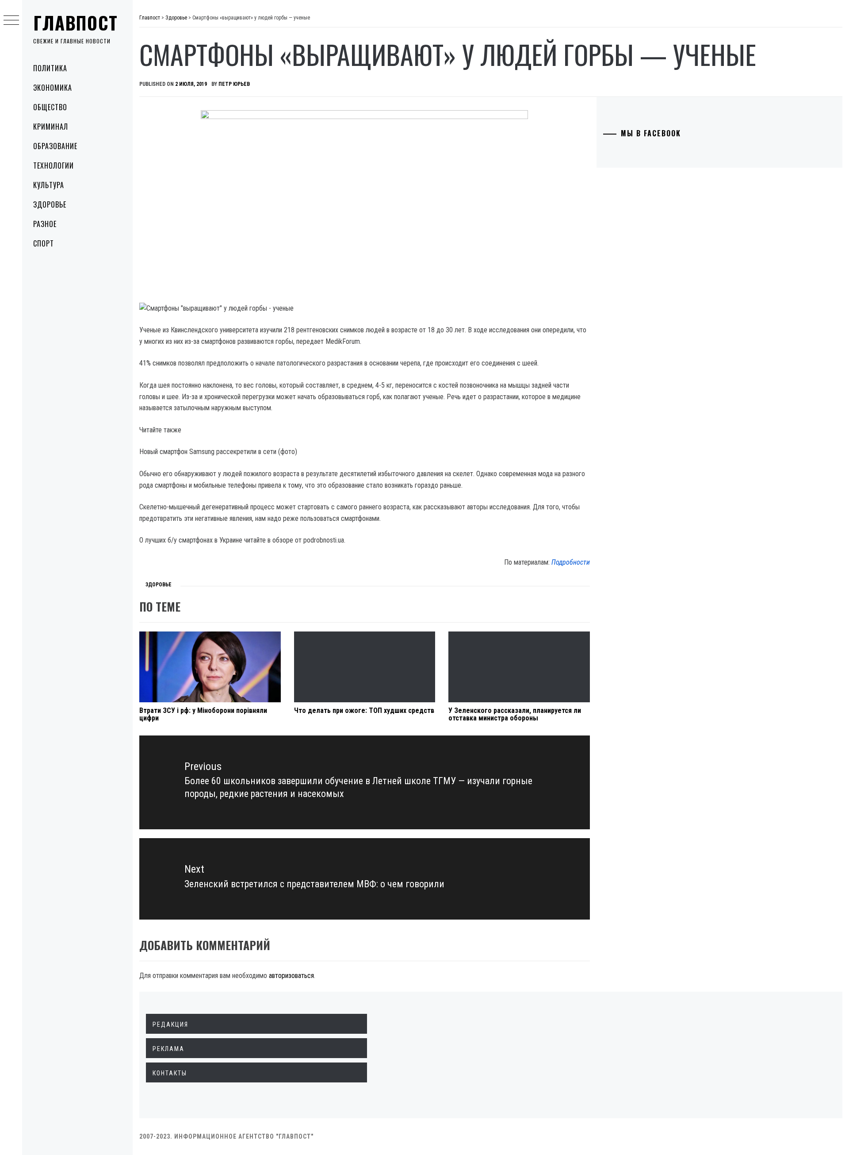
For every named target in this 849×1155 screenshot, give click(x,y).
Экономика (52, 87)
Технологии (53, 165)
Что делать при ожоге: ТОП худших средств (364, 710)
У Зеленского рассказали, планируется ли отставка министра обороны (514, 714)
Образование (55, 146)
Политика (50, 68)
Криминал (50, 126)
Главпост (75, 22)
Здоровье (49, 204)
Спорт (43, 243)
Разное (45, 224)
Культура (48, 185)
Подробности (570, 562)
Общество (50, 107)
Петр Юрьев (234, 84)
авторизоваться (291, 975)
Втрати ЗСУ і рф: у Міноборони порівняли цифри (203, 714)
